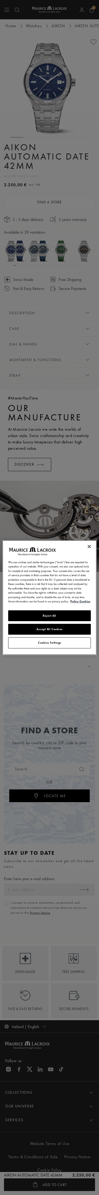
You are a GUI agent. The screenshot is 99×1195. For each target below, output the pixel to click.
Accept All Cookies (49, 629)
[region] (49, 597)
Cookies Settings (49, 642)
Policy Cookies (80, 601)
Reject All (49, 615)
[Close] (89, 546)
